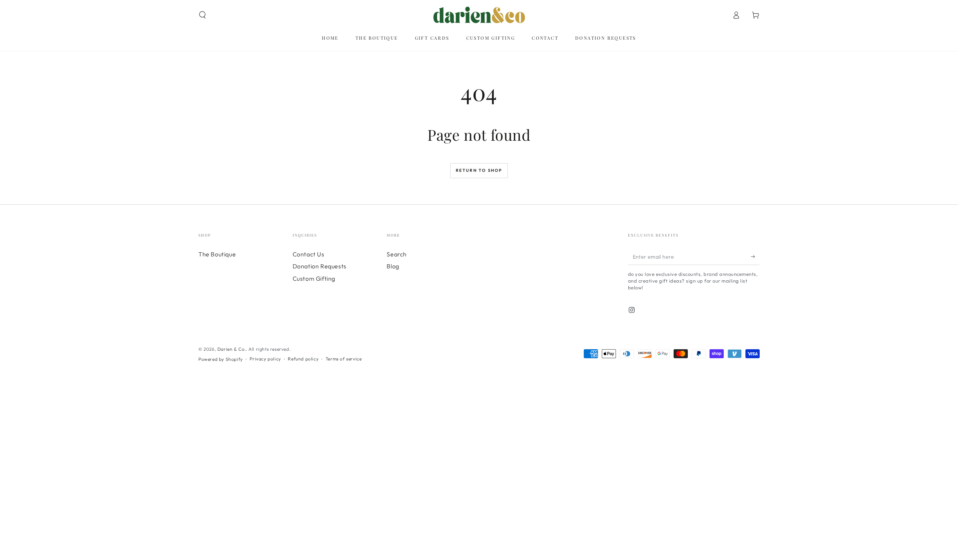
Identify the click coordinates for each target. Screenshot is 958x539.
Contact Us (308, 254)
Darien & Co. (231, 349)
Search (397, 254)
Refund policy (303, 359)
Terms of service (344, 359)
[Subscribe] (755, 256)
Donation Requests (320, 266)
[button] (202, 15)
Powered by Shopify (220, 359)
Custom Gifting (314, 278)
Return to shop (479, 170)
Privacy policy (265, 359)
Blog (393, 266)
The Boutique (217, 254)
